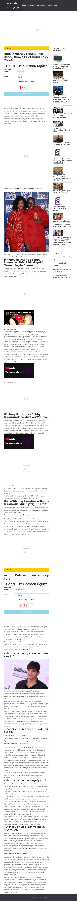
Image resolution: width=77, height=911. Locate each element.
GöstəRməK (26, 94)
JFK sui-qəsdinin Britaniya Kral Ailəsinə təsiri (61, 130)
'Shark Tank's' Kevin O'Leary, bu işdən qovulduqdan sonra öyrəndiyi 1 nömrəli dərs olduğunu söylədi (62, 99)
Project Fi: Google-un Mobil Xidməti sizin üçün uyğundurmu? (62, 66)
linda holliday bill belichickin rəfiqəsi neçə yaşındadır (23, 188)
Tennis (49, 5)
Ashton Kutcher (28, 747)
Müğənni (56, 5)
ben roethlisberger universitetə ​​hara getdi (61, 276)
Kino (26, 82)
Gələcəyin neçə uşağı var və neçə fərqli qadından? (61, 208)
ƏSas (24, 5)
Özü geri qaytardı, (29, 848)
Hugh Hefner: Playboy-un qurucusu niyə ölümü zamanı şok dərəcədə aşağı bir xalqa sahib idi (62, 224)
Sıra (33, 82)
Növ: (20, 82)
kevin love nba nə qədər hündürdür (17, 649)
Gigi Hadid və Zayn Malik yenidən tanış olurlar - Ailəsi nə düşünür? (62, 116)
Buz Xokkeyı (41, 5)
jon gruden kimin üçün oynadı (15, 853)
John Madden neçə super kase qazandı (19, 515)
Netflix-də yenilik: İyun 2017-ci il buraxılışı (61, 192)
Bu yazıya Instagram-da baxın (15, 735)
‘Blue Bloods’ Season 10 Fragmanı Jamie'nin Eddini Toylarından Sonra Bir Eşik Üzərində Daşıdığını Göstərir (62, 240)
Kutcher (38, 819)
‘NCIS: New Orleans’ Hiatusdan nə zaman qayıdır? (61, 81)
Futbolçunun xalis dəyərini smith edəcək (62, 270)
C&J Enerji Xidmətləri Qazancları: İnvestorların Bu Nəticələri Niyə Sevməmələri (62, 161)
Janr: (6, 77)
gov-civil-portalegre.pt (38, 897)
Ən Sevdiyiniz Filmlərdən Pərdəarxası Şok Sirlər (62, 143)
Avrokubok (31, 5)
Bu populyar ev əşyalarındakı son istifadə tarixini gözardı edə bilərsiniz (62, 177)
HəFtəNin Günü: (7, 70)
